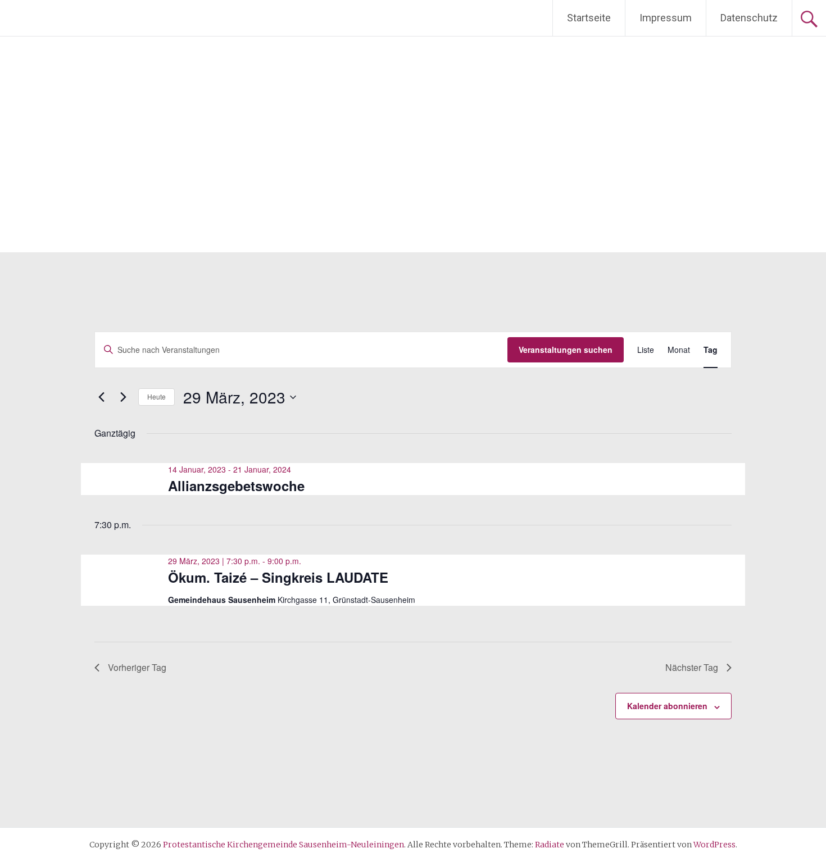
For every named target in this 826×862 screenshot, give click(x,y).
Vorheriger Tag (137, 667)
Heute (156, 396)
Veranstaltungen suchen (565, 349)
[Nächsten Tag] (123, 397)
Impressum (665, 18)
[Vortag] (101, 397)
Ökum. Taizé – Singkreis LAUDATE (278, 577)
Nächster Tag (691, 667)
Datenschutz (749, 18)
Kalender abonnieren (667, 705)
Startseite (589, 18)
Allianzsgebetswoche (236, 485)
